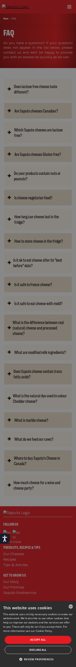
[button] (38, 659)
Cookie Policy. (44, 631)
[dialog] (38, 634)
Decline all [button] (37, 650)
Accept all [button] (38, 640)
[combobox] (71, 606)
